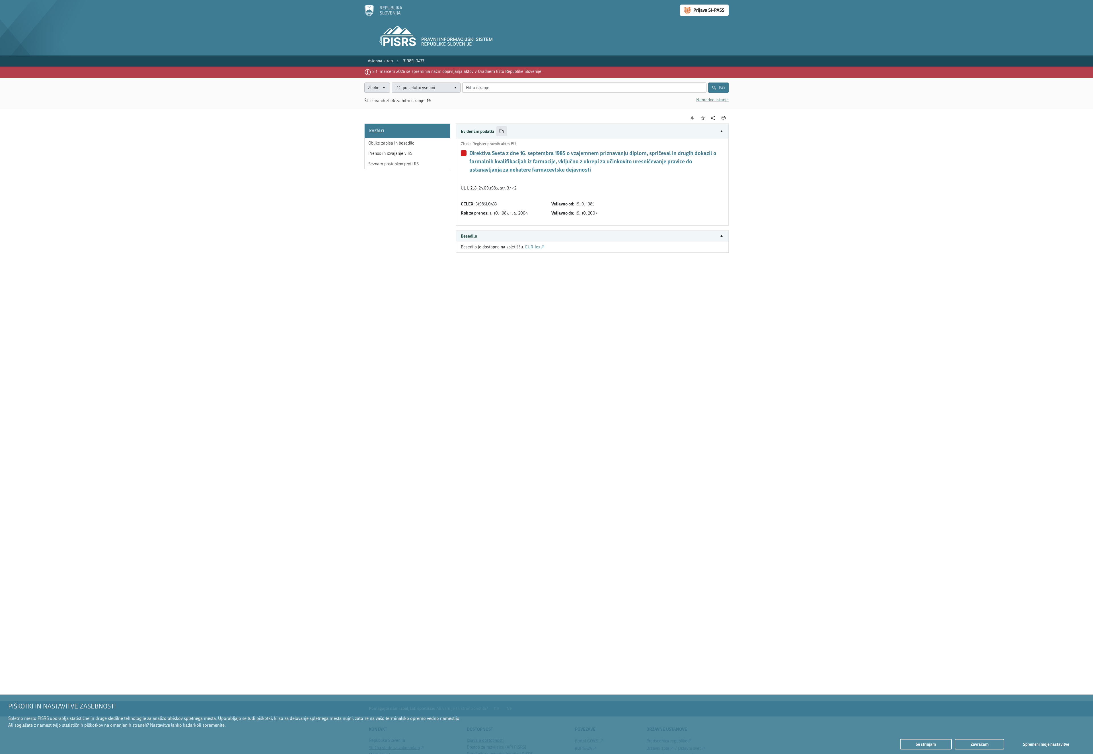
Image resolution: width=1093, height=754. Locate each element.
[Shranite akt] (703, 118)
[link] (380, 61)
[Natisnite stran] (723, 118)
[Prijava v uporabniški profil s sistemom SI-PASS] (704, 10)
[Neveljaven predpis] (464, 153)
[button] (592, 131)
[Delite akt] (713, 118)
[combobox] (426, 88)
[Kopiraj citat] (501, 131)
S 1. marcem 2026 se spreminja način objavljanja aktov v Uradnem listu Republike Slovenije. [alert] (457, 71)
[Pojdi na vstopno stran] (383, 15)
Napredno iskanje (712, 99)
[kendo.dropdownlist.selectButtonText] (455, 88)
